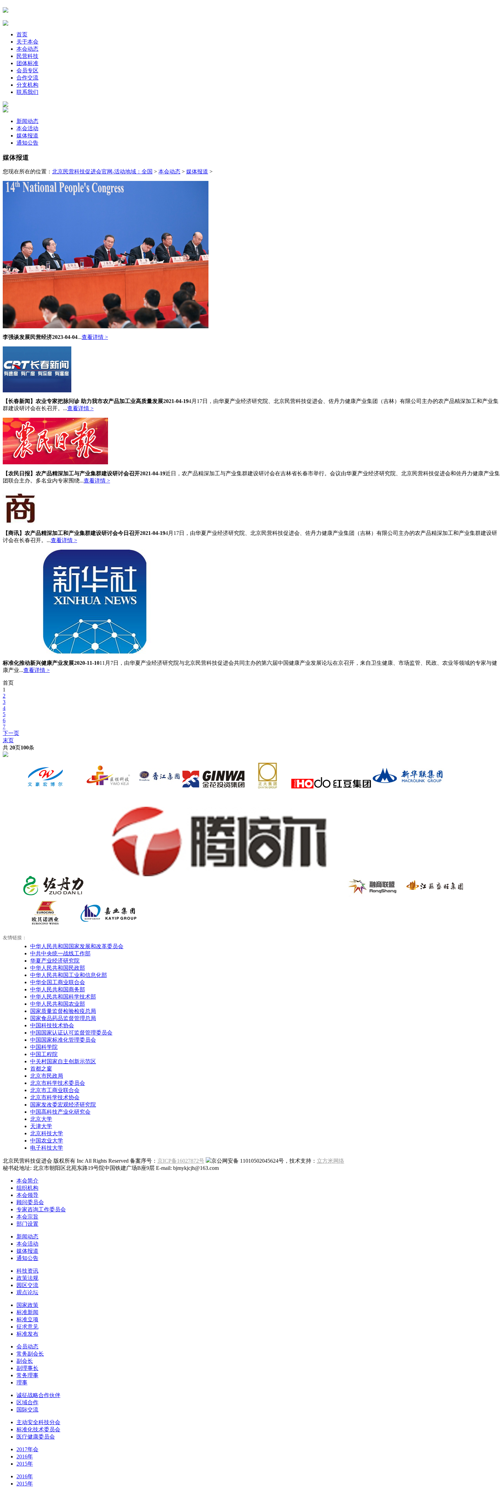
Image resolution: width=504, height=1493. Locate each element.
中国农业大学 (46, 1140)
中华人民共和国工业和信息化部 (68, 975)
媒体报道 (27, 135)
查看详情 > (95, 337)
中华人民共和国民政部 (57, 968)
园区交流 (27, 1285)
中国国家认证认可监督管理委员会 (71, 1033)
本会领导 (27, 1195)
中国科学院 (44, 1047)
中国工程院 (44, 1054)
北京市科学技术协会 (55, 1097)
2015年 (24, 1464)
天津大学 (41, 1126)
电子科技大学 (46, 1148)
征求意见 (27, 1327)
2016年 (24, 1456)
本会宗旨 (27, 1217)
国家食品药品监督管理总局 (63, 1018)
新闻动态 (27, 121)
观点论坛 (27, 1292)
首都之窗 (41, 1069)
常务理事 (27, 1375)
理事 (21, 1382)
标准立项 (27, 1319)
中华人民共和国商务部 (57, 989)
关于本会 (27, 42)
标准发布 (27, 1334)
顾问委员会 (30, 1202)
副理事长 (27, 1368)
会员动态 (27, 1346)
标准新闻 (27, 1312)
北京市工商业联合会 (55, 1090)
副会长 (24, 1361)
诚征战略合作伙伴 (38, 1395)
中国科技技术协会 (52, 1025)
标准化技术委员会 (38, 1429)
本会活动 (27, 128)
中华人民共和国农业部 (57, 1004)
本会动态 (27, 49)
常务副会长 (30, 1354)
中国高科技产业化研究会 (60, 1112)
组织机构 (27, 1188)
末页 (8, 740)
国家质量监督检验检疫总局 (63, 1011)
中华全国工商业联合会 (57, 982)
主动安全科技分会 (38, 1422)
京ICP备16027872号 (180, 1161)
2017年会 (27, 1449)
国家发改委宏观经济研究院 (63, 1104)
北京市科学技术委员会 (57, 1083)
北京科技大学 (46, 1133)
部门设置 (27, 1224)
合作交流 (27, 78)
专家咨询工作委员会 (41, 1209)
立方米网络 (330, 1161)
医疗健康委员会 (35, 1437)
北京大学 (41, 1119)
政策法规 (27, 1278)
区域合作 (27, 1402)
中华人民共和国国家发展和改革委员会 (76, 946)
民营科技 (27, 56)
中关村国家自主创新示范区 (63, 1061)
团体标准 (27, 63)
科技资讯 (27, 1271)
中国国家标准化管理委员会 (63, 1040)
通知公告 (27, 143)
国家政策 (27, 1305)
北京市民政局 (46, 1076)
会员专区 (27, 70)
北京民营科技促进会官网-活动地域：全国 (102, 171)
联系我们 (27, 92)
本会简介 (27, 1181)
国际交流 (27, 1409)
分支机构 (27, 85)
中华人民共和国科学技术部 (63, 997)
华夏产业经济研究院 (55, 961)
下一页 (11, 733)
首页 (21, 34)
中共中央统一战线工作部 (60, 953)
